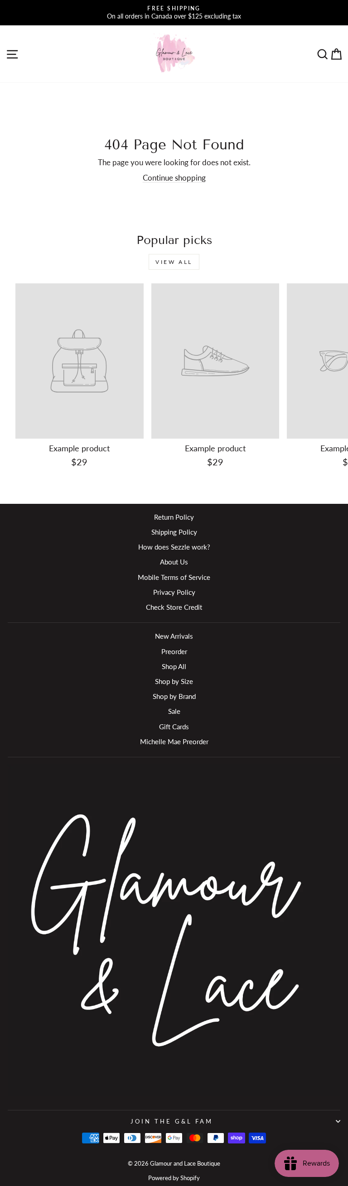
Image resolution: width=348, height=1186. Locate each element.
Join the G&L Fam (171, 1121)
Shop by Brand (174, 696)
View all (174, 261)
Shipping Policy (174, 532)
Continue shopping (174, 177)
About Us (174, 562)
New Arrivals (174, 636)
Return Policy (174, 517)
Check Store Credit (174, 607)
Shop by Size (174, 681)
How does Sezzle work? (174, 547)
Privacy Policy (174, 592)
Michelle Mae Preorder (174, 741)
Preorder (174, 651)
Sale (174, 711)
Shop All (174, 666)
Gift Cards (174, 726)
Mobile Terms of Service (174, 577)
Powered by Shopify (174, 1178)
